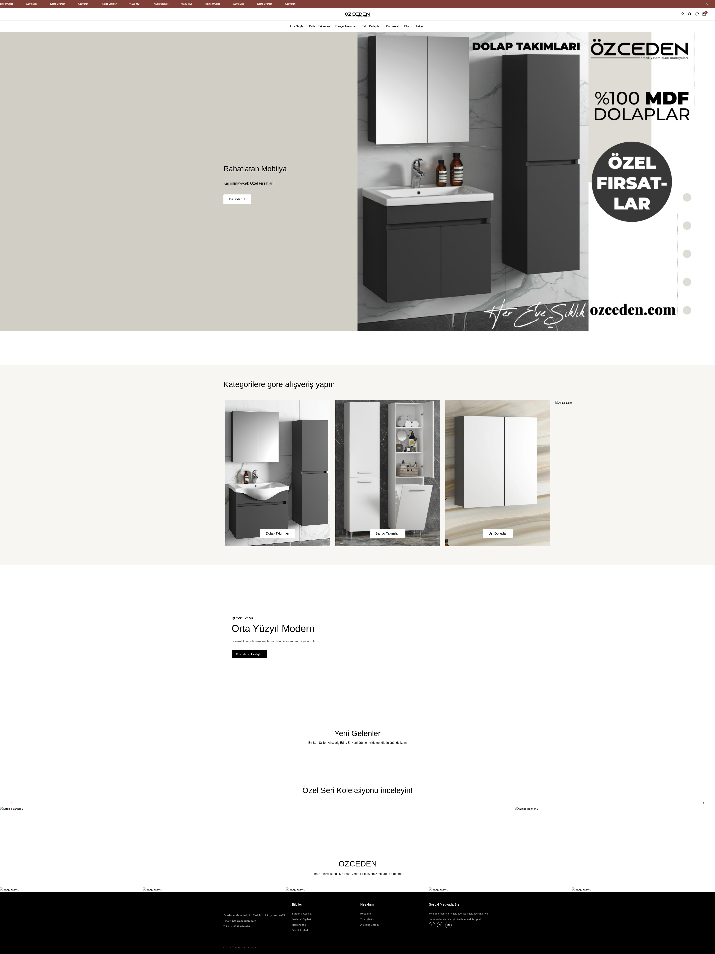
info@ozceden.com (243, 920)
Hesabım (365, 913)
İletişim (420, 26)
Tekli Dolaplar (371, 26)
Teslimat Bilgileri (301, 919)
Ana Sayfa (297, 26)
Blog (407, 26)
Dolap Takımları (319, 26)
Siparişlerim (367, 919)
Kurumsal (392, 26)
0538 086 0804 (242, 926)
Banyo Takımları (346, 26)
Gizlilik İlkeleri (300, 930)
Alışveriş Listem (369, 924)
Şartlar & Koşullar (302, 913)
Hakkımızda (299, 924)
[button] (11, 803)
